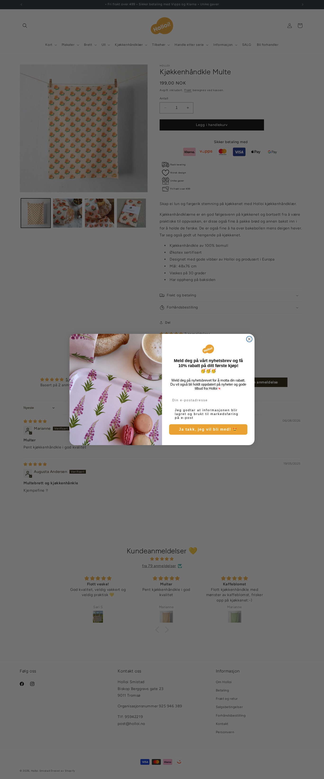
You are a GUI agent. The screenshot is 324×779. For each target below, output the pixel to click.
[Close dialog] (249, 339)
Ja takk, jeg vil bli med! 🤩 (208, 429)
